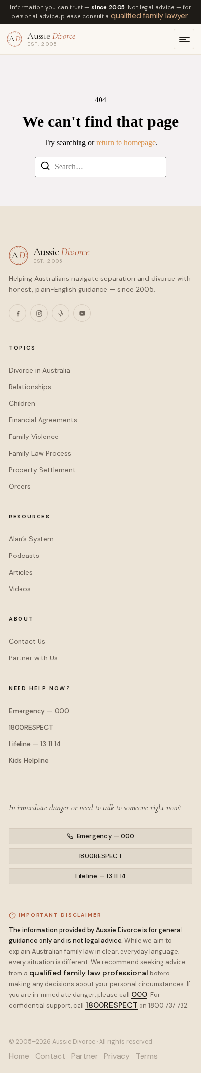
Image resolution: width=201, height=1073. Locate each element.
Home (19, 1056)
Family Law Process (40, 453)
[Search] (45, 167)
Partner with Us (33, 658)
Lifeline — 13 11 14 (35, 743)
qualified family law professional (88, 973)
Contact (50, 1056)
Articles (21, 572)
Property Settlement (42, 469)
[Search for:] (100, 167)
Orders (20, 486)
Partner (84, 1056)
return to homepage (126, 143)
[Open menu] (184, 39)
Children (22, 403)
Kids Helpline (29, 760)
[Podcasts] (60, 313)
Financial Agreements (43, 420)
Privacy (117, 1056)
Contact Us (27, 641)
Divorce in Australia (39, 370)
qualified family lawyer (149, 15)
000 (139, 994)
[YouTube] (82, 313)
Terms (147, 1056)
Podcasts (24, 555)
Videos (20, 588)
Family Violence (34, 436)
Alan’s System (31, 539)
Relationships (30, 386)
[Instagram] (39, 313)
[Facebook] (17, 313)
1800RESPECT (31, 727)
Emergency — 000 (39, 710)
